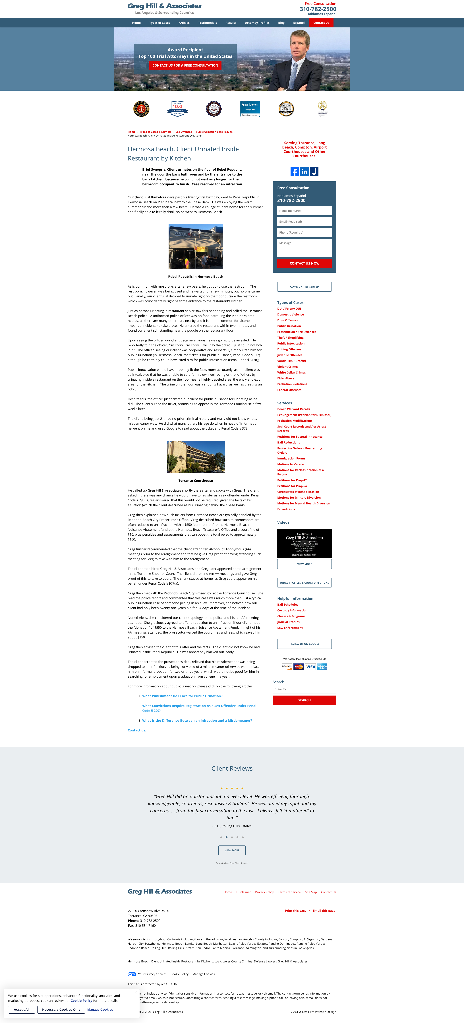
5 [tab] (243, 837)
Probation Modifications (294, 421)
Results (231, 23)
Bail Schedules (287, 605)
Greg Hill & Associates (168, 1012)
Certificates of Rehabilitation (298, 492)
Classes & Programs (291, 616)
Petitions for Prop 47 (292, 480)
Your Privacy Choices (152, 974)
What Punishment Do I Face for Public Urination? (182, 696)
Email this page (324, 911)
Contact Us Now (304, 263)
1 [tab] (221, 837)
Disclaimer (243, 892)
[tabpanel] (232, 806)
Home (136, 23)
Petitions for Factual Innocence (299, 437)
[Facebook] (295, 171)
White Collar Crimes (291, 372)
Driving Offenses (289, 349)
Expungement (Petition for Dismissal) (304, 415)
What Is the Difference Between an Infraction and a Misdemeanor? (197, 720)
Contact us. (137, 730)
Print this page (296, 911)
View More (232, 850)
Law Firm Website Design (313, 1012)
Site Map (311, 892)
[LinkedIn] (304, 171)
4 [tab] (237, 837)
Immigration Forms (291, 458)
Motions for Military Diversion (299, 498)
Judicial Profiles (288, 622)
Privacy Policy (264, 892)
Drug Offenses (287, 320)
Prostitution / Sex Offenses (296, 332)
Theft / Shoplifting (290, 338)
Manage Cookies (203, 974)
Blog (281, 23)
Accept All (22, 1009)
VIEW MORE (304, 564)
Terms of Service (289, 892)
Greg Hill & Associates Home (165, 9)
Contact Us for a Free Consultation (185, 65)
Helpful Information (295, 598)
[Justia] (314, 171)
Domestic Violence (290, 314)
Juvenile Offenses (289, 355)
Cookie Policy (179, 974)
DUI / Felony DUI (289, 309)
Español (299, 23)
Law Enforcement (290, 628)
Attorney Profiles (257, 23)
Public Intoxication (291, 343)
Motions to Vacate (290, 464)
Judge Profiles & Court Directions (304, 582)
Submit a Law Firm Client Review (232, 863)
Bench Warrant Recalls (293, 409)
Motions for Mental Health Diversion (303, 503)
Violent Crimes (287, 367)
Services (284, 403)
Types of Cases (159, 23)
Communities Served (304, 286)
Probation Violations (292, 384)
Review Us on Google (304, 643)
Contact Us (321, 23)
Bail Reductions (288, 442)
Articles (184, 23)
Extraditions (286, 509)
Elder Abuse (285, 378)
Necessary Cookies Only (61, 1009)
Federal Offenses (289, 390)
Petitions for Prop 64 (292, 486)
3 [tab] (232, 837)
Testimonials (207, 23)
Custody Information (292, 610)
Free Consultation (293, 187)
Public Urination (289, 326)
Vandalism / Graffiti (291, 361)
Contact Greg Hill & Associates (318, 9)
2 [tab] (226, 837)
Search (304, 700)
